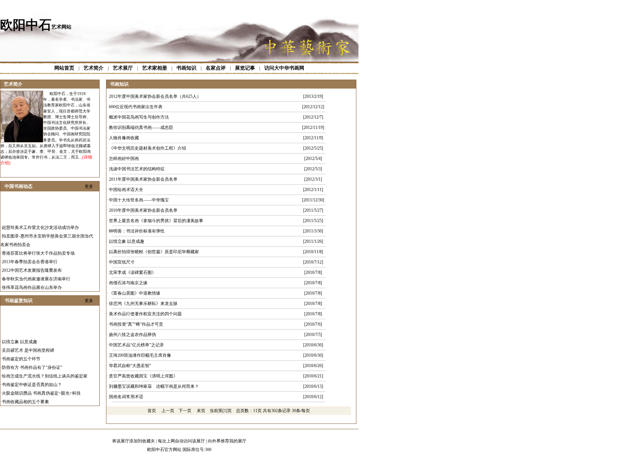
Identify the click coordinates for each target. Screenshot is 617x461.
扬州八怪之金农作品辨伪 (132, 334)
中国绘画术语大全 (126, 189)
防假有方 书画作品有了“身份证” (32, 363)
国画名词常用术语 (126, 396)
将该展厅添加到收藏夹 (133, 441)
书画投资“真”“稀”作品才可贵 (136, 324)
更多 (89, 186)
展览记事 (245, 68)
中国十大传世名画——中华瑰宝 (139, 199)
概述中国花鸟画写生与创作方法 (139, 117)
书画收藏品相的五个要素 (25, 398)
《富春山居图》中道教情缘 (134, 293)
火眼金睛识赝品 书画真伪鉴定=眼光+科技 (41, 389)
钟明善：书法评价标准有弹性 (137, 231)
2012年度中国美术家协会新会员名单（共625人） (155, 96)
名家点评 (216, 68)
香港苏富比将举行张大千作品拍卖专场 (38, 249)
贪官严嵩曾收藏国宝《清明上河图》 (143, 376)
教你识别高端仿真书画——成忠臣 (141, 127)
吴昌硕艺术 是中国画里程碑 (28, 346)
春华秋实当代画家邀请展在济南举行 (36, 275)
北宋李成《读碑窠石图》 (132, 272)
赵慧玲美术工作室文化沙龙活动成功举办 (40, 223)
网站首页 (64, 68)
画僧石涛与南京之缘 (128, 282)
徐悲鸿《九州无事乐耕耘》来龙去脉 (143, 303)
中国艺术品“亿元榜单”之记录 (136, 344)
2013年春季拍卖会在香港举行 (29, 258)
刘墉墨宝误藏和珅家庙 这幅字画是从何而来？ (154, 386)
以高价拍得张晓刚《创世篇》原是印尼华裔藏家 (154, 251)
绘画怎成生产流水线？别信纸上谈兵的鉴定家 (44, 372)
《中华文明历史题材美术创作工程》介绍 (147, 148)
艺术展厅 (123, 68)
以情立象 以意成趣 (19, 338)
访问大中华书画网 (284, 68)
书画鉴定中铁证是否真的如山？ (32, 381)
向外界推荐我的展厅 (227, 441)
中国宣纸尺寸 (122, 262)
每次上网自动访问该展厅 (181, 441)
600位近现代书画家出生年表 (135, 106)
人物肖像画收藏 (124, 137)
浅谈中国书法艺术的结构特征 (137, 168)
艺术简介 (94, 68)
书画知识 (186, 68)
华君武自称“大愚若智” (130, 365)
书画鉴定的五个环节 (21, 355)
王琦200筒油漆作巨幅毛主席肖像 (140, 355)
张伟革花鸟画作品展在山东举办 (32, 283)
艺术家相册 (154, 68)
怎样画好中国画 (124, 158)
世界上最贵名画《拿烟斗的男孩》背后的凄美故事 (156, 220)
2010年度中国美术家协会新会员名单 (143, 210)
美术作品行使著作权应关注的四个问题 (145, 313)
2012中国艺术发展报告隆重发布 (32, 266)
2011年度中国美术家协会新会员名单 (143, 179)
